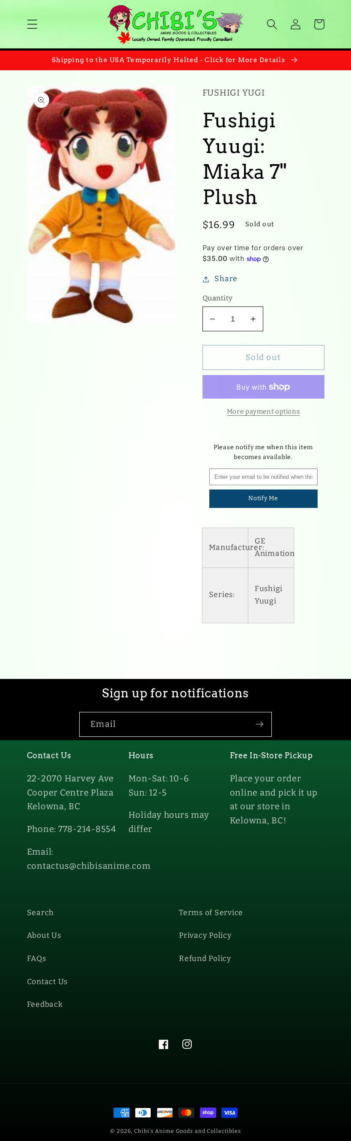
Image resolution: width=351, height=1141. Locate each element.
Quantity (217, 298)
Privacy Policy (205, 935)
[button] (32, 24)
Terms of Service (211, 912)
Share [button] (226, 278)
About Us (44, 935)
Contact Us (47, 981)
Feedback (45, 1004)
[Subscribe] (259, 724)
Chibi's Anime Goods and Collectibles (187, 1131)
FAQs (36, 958)
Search (40, 912)
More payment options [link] (263, 411)
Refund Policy (205, 958)
